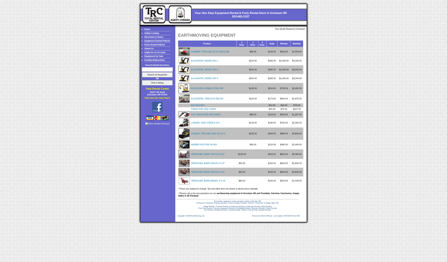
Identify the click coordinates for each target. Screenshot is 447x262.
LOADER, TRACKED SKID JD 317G (208, 133)
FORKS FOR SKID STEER (203, 109)
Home (147, 29)
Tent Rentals (208, 210)
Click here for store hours (157, 98)
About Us (149, 48)
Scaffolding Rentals (243, 208)
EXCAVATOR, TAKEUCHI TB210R (207, 98)
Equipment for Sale (153, 56)
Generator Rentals (258, 208)
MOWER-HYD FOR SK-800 (204, 144)
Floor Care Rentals (205, 208)
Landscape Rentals (253, 206)
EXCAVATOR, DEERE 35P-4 (204, 78)
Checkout (300, 29)
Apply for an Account (154, 52)
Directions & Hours (153, 37)
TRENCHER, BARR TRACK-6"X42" (208, 154)
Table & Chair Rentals (250, 210)
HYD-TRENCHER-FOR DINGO (206, 114)
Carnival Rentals (234, 210)
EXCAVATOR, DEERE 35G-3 (204, 69)
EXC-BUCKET (198, 105)
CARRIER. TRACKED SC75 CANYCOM (210, 51)
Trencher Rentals (222, 206)
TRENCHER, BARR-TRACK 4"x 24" (208, 163)
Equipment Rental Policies (157, 41)
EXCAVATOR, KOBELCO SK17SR (207, 88)
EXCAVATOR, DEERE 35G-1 (204, 61)
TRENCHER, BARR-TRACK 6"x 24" (208, 172)
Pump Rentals (266, 206)
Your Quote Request (284, 29)
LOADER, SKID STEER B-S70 (205, 123)
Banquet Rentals (265, 210)
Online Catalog (151, 33)
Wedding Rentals (221, 210)
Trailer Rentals (271, 208)
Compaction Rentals (237, 206)
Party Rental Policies (154, 44)
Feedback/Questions (154, 60)
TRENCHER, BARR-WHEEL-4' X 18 (208, 181)
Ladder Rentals (208, 206)
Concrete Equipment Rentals (224, 208)
